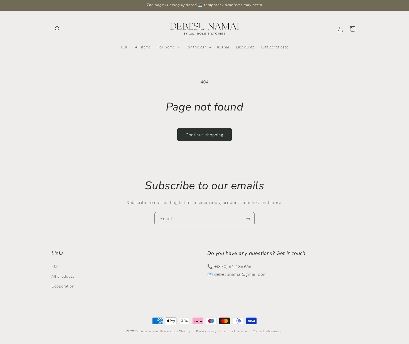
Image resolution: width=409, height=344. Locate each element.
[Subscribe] (248, 218)
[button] (57, 29)
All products (62, 276)
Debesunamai (149, 331)
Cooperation (63, 285)
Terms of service (234, 331)
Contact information (267, 331)
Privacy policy (206, 331)
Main (56, 266)
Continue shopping (204, 134)
